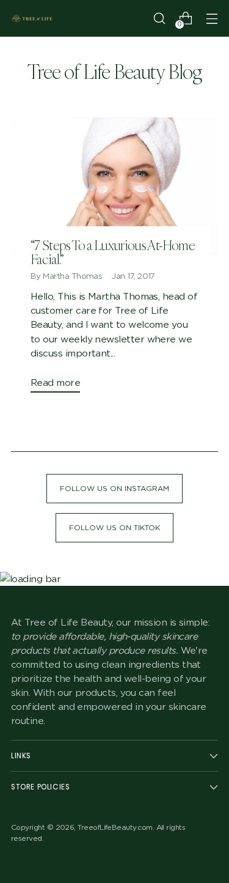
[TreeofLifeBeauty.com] (32, 18)
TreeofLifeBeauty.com (115, 827)
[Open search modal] (159, 18)
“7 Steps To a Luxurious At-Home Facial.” (113, 252)
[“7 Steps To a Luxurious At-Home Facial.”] (114, 186)
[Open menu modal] (211, 18)
